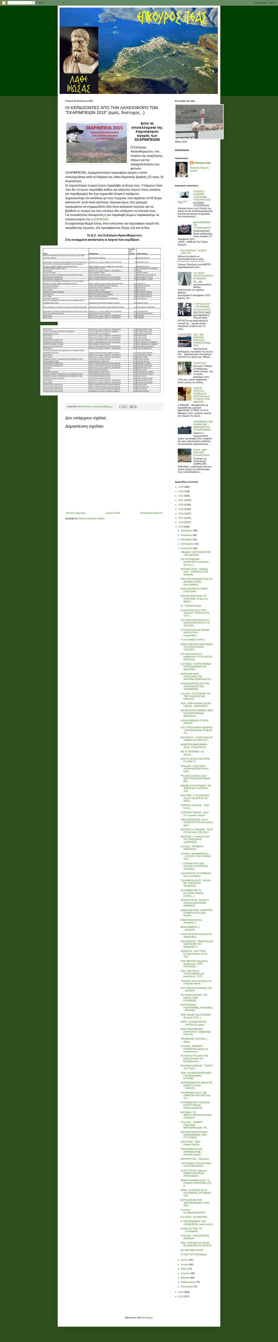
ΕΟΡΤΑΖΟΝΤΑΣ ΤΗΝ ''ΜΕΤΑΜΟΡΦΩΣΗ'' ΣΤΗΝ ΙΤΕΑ (195, 1203)
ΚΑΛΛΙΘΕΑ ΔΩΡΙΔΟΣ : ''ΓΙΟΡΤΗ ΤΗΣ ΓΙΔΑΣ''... (197, 1067)
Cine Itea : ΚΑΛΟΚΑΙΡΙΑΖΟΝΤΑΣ (193, 1211)
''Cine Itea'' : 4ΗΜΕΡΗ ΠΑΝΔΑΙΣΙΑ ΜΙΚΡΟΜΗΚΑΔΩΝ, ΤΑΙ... (194, 1125)
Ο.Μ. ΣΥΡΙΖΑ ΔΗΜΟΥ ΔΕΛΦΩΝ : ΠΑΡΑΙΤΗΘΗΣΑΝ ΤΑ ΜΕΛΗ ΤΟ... (196, 730)
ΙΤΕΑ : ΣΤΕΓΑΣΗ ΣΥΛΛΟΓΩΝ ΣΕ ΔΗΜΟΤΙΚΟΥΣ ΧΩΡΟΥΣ (196, 1244)
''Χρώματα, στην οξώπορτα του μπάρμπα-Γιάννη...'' (196, 982)
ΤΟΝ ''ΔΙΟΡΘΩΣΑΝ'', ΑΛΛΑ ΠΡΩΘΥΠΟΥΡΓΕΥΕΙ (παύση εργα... (197, 822)
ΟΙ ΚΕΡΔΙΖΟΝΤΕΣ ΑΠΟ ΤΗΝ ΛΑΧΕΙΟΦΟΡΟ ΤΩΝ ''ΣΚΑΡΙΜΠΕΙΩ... (195, 686)
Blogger (149, 1317)
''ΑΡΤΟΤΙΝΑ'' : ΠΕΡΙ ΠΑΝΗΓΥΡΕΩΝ (190, 1143)
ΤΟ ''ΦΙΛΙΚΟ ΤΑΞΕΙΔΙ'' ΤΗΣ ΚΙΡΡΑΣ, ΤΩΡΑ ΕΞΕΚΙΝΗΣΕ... (194, 998)
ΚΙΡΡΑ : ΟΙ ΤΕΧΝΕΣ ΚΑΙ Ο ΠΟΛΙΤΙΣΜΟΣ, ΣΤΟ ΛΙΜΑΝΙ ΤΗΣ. (196, 1193)
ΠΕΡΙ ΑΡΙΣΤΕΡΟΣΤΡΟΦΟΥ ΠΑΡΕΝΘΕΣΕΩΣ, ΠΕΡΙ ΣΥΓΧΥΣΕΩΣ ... (194, 1135)
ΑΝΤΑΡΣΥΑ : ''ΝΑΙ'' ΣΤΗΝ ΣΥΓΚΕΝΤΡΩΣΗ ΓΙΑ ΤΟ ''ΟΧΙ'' (194, 954)
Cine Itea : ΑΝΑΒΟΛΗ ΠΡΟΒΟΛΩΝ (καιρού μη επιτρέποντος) (194, 1049)
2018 (181, 513)
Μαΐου (184, 1269)
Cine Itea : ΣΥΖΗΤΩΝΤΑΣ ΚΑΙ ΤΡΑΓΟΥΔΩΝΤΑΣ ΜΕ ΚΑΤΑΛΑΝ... (195, 696)
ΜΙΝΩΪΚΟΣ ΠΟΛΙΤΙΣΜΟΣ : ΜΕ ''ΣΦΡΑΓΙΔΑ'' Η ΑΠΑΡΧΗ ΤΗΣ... (196, 788)
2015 (181, 527)
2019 (181, 509)
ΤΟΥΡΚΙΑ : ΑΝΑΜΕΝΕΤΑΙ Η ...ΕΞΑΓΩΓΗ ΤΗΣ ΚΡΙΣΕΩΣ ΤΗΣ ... (196, 856)
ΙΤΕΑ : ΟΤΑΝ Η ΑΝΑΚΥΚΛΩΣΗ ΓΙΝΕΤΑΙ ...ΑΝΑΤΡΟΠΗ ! (196, 704)
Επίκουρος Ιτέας (202, 163)
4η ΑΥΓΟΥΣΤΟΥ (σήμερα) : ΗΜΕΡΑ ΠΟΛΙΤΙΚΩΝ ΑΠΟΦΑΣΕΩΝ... (194, 1173)
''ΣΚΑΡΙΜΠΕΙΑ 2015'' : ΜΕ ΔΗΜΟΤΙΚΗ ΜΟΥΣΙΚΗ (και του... (195, 1095)
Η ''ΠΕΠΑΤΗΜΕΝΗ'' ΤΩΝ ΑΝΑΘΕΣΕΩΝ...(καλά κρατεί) (197, 1222)
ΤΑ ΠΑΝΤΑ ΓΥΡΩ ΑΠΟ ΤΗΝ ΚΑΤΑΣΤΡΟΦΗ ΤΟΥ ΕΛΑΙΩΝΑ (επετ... (194, 1059)
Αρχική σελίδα (113, 513)
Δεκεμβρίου (187, 530)
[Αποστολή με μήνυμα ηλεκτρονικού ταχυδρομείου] (121, 407)
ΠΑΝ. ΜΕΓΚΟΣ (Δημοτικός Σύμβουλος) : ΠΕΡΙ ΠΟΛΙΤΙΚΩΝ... (194, 964)
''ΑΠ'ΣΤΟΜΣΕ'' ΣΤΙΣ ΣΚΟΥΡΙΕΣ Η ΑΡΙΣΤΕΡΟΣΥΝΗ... (196, 1164)
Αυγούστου (187, 548)
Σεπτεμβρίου (187, 544)
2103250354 (99, 219)
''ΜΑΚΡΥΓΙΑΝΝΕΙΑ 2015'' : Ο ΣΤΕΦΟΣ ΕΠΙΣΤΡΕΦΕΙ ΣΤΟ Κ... (196, 1183)
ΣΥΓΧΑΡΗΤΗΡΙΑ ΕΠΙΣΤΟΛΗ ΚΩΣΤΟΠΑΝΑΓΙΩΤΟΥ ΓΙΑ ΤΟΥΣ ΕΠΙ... (195, 623)
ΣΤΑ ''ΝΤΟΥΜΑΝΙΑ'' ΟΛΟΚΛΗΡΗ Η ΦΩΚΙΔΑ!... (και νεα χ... (195, 562)
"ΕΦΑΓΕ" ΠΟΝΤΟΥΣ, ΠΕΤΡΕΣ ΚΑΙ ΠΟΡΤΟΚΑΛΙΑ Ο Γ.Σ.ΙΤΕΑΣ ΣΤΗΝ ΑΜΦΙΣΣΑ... (201, 395)
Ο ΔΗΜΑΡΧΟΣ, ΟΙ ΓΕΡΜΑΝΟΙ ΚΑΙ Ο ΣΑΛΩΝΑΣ (196, 874)
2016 (181, 522)
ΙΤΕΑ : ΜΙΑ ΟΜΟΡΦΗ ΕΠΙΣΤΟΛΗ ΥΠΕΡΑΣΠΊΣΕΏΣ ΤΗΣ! (202, 340)
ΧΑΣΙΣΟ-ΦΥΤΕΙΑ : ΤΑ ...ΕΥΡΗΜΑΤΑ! (191, 1230)
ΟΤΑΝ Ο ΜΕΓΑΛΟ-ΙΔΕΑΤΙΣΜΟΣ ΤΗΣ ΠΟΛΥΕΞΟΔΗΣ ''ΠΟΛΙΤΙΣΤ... (197, 647)
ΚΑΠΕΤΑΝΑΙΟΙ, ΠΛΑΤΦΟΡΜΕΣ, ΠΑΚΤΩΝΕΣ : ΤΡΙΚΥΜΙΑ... (197, 1008)
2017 (181, 518)
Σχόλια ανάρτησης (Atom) (91, 518)
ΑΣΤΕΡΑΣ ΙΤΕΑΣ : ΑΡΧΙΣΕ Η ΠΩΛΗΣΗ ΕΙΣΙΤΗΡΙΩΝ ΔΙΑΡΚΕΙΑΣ (195, 903)
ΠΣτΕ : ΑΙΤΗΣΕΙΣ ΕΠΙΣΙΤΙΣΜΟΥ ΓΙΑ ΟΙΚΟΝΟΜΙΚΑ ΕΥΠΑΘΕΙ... (196, 1076)
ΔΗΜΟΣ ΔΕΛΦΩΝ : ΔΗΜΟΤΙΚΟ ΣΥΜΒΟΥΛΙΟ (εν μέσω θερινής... (196, 913)
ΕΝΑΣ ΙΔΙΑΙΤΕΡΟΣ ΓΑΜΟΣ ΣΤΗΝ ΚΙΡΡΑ (194, 590)
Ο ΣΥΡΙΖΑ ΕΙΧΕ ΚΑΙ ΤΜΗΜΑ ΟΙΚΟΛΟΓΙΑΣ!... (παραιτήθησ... (195, 633)
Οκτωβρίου (187, 539)
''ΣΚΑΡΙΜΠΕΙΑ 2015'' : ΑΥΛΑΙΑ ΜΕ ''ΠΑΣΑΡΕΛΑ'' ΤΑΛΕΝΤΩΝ (195, 883)
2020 (181, 504)
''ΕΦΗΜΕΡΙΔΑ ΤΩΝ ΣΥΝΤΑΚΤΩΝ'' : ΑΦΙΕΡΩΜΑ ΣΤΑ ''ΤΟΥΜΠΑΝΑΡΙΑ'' (203, 425)
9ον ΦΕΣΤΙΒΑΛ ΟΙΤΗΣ (192, 1250)
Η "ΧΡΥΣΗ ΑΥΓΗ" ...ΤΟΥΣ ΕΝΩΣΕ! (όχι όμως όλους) (202, 307)
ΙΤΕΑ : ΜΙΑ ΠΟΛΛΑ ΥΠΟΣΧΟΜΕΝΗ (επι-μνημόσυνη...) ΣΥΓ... (193, 974)
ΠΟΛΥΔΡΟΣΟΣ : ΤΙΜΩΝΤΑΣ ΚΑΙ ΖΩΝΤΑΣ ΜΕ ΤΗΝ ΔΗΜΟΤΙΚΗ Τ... (197, 944)
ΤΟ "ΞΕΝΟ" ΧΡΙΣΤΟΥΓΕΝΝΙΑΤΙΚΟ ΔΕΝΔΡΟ (203, 276)
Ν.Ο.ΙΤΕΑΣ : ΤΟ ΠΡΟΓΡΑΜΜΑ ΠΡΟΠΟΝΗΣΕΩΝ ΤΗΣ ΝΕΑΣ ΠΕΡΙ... (196, 667)
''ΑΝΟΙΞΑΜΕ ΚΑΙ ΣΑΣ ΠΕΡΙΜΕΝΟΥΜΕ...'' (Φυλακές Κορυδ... (192, 1152)
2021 (181, 500)
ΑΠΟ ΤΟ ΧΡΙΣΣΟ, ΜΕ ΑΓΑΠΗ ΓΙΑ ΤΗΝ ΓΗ (195, 760)
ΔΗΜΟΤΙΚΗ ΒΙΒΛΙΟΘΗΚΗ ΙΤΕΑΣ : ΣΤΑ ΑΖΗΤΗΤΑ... (194, 745)
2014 (181, 1292)
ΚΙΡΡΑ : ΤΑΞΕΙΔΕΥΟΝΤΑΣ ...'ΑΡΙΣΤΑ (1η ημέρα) (194, 1023)
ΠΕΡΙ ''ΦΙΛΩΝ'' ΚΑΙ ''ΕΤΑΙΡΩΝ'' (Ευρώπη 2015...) (196, 1016)
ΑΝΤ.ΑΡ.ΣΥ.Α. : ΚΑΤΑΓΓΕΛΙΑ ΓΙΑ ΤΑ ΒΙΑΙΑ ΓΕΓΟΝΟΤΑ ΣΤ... (196, 738)
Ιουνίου (185, 1264)
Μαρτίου (185, 1277)
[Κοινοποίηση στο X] (128, 407)
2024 (181, 487)
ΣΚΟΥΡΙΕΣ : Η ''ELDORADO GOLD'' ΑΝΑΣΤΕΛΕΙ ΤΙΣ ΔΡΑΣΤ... (195, 798)
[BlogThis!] (124, 407)
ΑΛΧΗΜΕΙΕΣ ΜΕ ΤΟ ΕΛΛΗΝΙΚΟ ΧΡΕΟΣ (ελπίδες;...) (192, 893)
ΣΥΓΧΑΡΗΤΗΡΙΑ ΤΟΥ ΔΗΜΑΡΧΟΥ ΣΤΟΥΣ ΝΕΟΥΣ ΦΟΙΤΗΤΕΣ (196, 657)
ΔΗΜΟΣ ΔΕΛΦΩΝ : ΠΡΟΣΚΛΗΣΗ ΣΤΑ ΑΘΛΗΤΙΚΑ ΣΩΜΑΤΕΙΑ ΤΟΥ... (197, 677)
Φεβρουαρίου (188, 1282)
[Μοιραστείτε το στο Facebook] (132, 407)
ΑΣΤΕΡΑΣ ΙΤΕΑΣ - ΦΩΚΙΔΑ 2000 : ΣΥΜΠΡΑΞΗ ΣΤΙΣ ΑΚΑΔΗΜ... (194, 572)
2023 (181, 491)
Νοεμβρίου (187, 535)
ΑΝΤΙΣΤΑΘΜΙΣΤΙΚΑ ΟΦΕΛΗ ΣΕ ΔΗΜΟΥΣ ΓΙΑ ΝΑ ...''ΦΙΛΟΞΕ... (196, 1085)
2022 (181, 496)
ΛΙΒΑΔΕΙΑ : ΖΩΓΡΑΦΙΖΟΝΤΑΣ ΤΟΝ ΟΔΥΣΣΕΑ (196, 553)
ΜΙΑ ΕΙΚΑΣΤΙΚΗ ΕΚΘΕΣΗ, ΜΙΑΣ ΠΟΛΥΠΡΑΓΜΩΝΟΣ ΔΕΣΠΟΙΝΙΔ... (197, 713)
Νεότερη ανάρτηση (75, 513)
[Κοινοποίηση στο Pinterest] (135, 407)
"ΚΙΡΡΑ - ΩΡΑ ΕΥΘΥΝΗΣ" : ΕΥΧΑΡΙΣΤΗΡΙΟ (201, 453)
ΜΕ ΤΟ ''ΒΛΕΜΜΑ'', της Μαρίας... (192, 753)
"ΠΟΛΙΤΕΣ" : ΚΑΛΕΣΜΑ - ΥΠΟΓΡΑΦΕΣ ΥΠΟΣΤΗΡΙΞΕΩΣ (202, 195)
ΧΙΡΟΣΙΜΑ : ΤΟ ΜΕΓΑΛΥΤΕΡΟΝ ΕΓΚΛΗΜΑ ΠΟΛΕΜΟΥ (196, 1115)
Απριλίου (186, 1273)
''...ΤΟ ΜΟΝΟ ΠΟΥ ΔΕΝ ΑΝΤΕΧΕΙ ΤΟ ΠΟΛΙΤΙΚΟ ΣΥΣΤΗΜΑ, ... (194, 866)
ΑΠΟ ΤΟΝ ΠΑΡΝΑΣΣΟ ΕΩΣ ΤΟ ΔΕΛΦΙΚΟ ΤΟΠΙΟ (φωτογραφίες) (196, 582)
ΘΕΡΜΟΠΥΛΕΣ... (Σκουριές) (195, 1159)
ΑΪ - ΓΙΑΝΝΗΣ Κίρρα (191, 605)
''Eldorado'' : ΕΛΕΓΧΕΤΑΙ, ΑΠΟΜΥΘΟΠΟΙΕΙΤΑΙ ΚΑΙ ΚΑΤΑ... (194, 769)
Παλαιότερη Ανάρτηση (151, 513)
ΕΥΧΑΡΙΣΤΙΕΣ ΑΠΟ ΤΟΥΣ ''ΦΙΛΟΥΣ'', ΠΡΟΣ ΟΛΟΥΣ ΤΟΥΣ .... (195, 613)
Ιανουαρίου (187, 1286)
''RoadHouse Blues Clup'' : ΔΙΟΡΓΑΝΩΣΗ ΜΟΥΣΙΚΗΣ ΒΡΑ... (195, 779)
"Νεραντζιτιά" (200, 363)
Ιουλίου (185, 1260)
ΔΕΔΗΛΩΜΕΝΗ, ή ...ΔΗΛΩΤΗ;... (190, 928)
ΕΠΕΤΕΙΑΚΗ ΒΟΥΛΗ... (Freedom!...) (192, 921)
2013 (181, 1296)
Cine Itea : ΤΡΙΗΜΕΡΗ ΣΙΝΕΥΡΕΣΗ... (192, 848)
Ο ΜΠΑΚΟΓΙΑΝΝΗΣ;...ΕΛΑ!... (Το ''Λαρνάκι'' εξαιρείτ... (195, 813)
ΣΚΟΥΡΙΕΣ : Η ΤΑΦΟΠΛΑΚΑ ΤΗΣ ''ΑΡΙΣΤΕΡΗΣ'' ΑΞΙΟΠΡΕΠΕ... (195, 839)
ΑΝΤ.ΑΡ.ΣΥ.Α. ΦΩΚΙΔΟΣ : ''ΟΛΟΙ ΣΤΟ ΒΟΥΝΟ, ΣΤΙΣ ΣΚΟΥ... (197, 831)
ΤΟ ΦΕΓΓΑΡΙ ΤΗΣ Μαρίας (194, 1254)
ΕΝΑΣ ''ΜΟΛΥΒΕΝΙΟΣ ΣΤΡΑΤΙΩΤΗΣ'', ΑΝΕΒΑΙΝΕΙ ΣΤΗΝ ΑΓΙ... (195, 1032)
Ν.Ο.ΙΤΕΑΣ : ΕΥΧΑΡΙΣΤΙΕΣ (194, 1217)
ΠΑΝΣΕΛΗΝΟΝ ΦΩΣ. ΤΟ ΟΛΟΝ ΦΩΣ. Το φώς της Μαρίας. (194, 599)
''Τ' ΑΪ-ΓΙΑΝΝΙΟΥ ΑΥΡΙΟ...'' (193, 639)
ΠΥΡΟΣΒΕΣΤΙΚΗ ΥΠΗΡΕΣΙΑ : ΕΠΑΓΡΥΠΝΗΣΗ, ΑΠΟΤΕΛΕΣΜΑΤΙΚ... (196, 1105)
